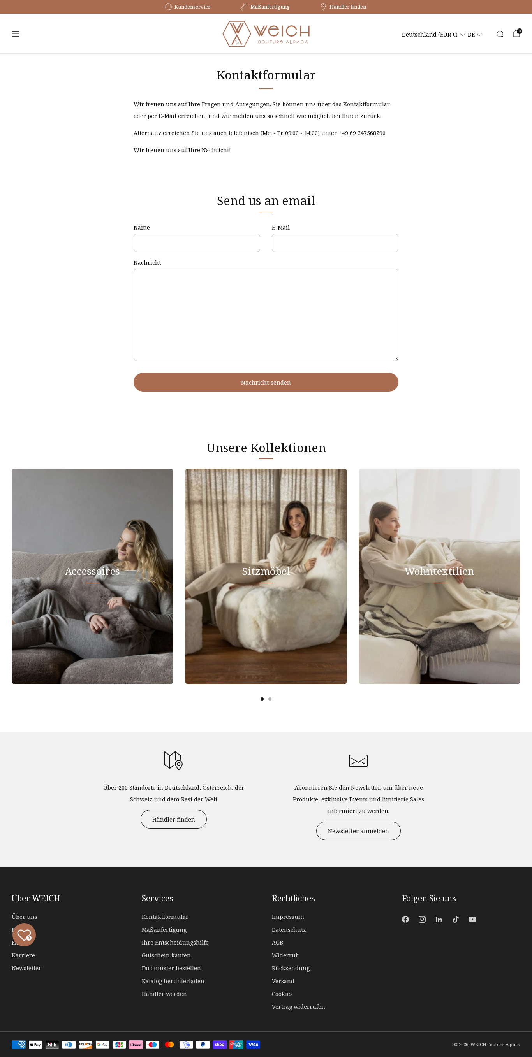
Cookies (282, 993)
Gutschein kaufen (166, 955)
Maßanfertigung (164, 929)
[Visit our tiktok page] (455, 919)
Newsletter (26, 968)
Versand (283, 981)
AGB (277, 942)
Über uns (24, 916)
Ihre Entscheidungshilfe (175, 942)
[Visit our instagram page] (422, 919)
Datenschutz (289, 929)
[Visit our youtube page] (472, 919)
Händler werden (164, 993)
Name (142, 227)
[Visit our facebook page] (405, 919)
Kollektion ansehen (92, 607)
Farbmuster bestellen (171, 968)
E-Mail (281, 227)
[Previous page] (11, 576)
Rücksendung (291, 968)
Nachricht (147, 262)
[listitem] (188, 7)
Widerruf (285, 955)
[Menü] (15, 34)
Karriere (23, 955)
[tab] (262, 699)
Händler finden (173, 819)
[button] (434, 34)
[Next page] (520, 576)
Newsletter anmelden (358, 831)
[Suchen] (500, 34)
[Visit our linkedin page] (438, 919)
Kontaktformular (165, 916)
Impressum (288, 916)
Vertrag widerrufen (298, 1006)
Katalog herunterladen (173, 981)
